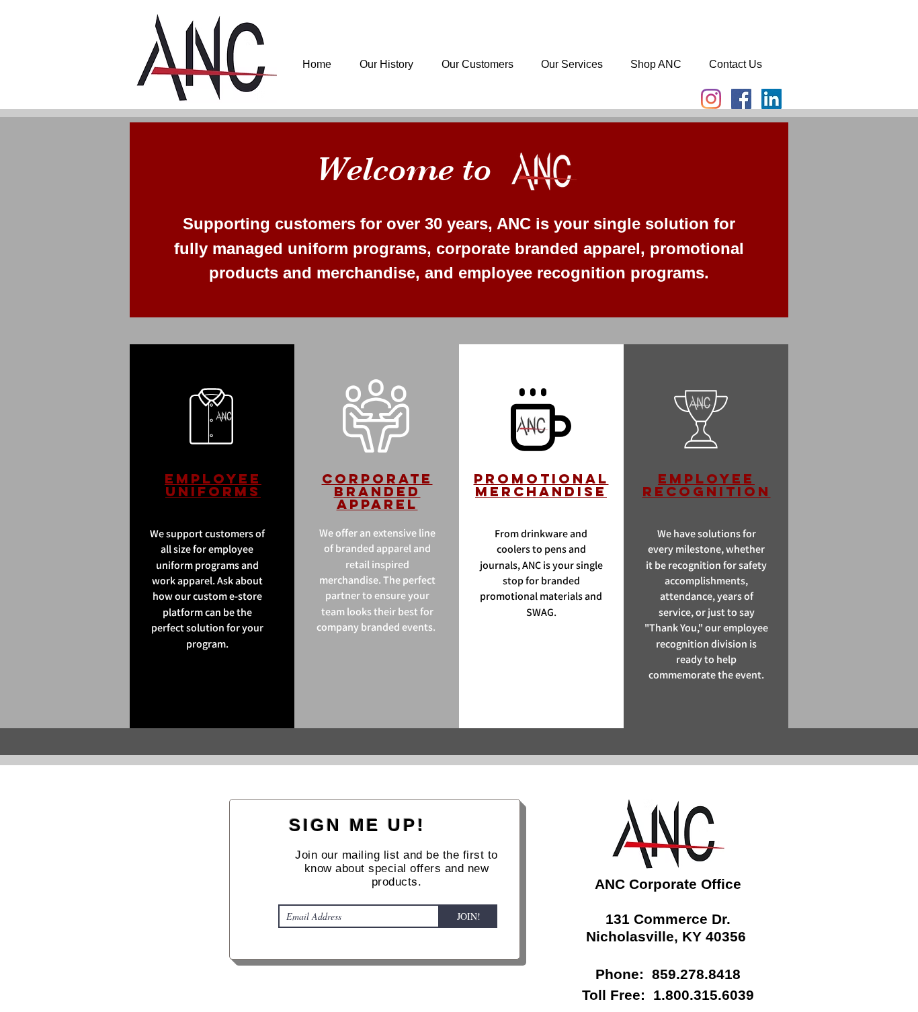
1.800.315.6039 (703, 995)
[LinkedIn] (771, 99)
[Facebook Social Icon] (741, 99)
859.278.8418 (696, 974)
